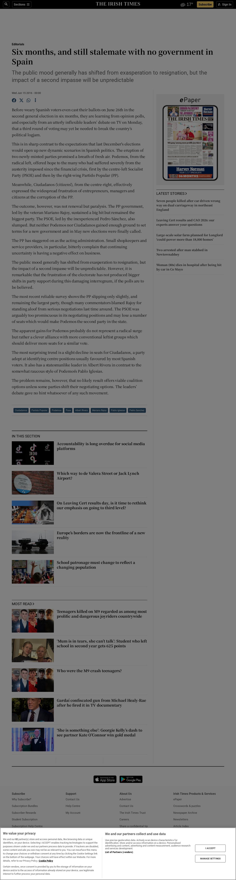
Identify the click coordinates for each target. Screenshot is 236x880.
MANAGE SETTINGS (210, 858)
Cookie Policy (46, 860)
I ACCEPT (210, 848)
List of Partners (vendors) (119, 852)
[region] (118, 854)
